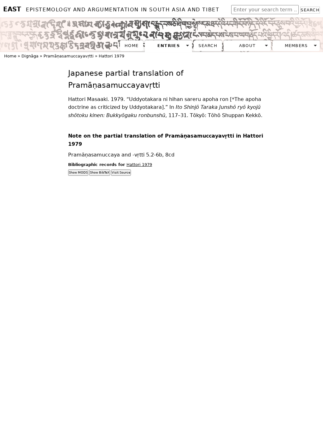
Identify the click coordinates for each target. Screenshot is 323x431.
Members (296, 45)
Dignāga (29, 56)
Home (131, 45)
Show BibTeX (99, 172)
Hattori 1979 (111, 56)
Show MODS (78, 172)
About (247, 45)
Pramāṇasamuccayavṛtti (69, 56)
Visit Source (121, 172)
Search (310, 10)
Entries (168, 45)
